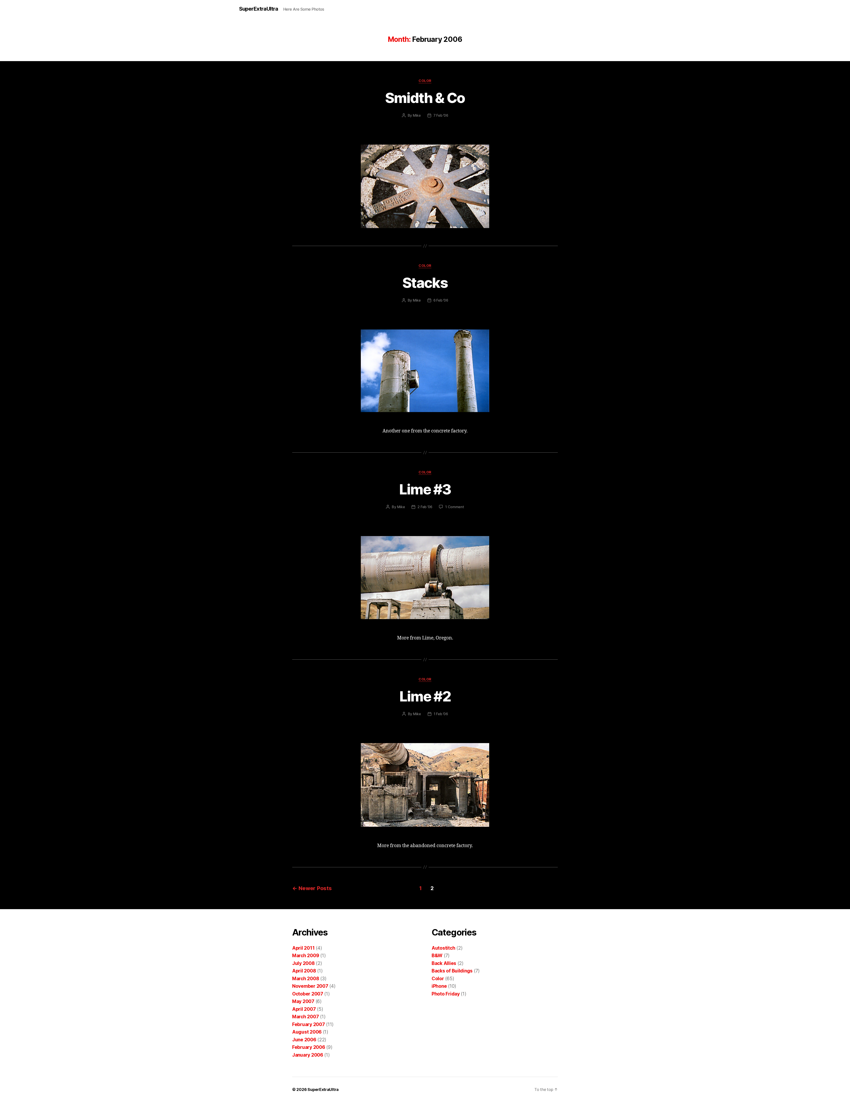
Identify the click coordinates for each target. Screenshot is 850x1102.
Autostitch (443, 948)
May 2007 (303, 1001)
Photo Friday (446, 994)
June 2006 (304, 1039)
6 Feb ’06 (440, 300)
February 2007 (308, 1024)
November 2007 (310, 986)
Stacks (425, 282)
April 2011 (303, 948)
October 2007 (307, 994)
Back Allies (444, 963)
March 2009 (305, 955)
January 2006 (307, 1055)
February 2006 (308, 1047)
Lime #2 (425, 696)
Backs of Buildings (452, 971)
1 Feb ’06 (441, 714)
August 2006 (307, 1032)
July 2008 (303, 963)
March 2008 (305, 978)
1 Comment (454, 507)
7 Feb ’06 (440, 115)
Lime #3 (425, 489)
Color (425, 81)
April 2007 (304, 1009)
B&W (437, 955)
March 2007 (305, 1016)
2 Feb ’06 (424, 507)
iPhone (439, 986)
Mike (417, 115)
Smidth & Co (425, 97)
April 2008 (304, 971)
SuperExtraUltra (258, 9)
